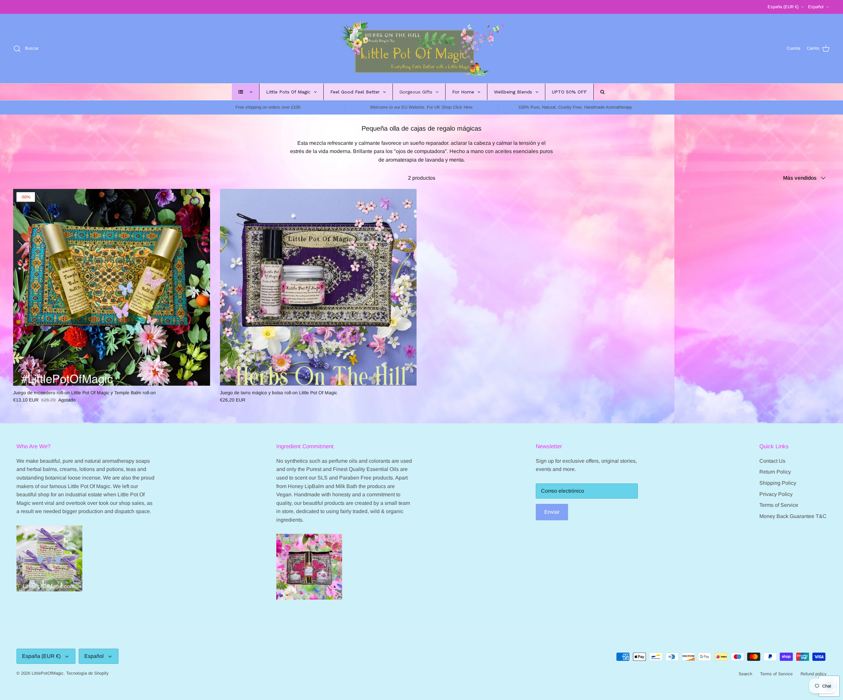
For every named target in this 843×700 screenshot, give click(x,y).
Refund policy (814, 673)
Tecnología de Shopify (87, 673)
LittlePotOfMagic (48, 673)
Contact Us (772, 461)
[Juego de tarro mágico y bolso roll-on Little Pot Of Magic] (318, 287)
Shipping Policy (777, 483)
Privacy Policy (776, 494)
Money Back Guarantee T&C (793, 516)
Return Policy (775, 472)
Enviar (551, 512)
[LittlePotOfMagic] (421, 48)
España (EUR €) (783, 6)
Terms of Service (778, 505)
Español (816, 6)
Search (745, 673)
